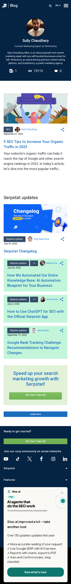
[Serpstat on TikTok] (17, 459)
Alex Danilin (43, 330)
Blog (14, 5)
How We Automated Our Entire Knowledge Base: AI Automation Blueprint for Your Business (34, 280)
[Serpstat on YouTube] (6, 459)
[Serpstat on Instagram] (53, 459)
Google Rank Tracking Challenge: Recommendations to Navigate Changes (34, 347)
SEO (8, 129)
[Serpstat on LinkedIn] (65, 459)
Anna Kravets (52, 299)
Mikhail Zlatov (52, 263)
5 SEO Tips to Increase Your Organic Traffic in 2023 (33, 144)
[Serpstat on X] (29, 459)
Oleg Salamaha (41, 239)
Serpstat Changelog (20, 251)
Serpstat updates (14, 239)
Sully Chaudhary (29, 129)
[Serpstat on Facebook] (41, 459)
